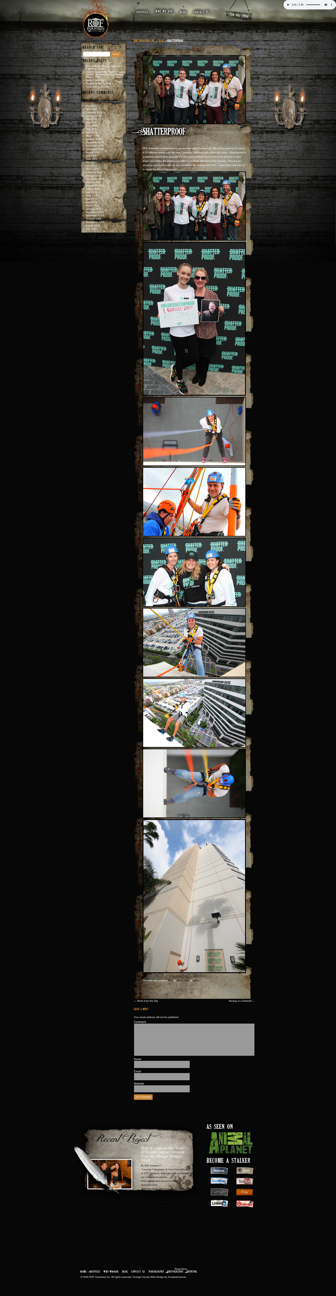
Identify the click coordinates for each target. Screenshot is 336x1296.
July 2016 (91, 122)
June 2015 (91, 159)
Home (83, 1271)
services (142, 12)
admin (196, 980)
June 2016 (91, 125)
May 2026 (91, 105)
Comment (140, 1022)
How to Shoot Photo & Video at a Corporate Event (104, 67)
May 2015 (91, 162)
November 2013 (95, 215)
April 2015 (91, 165)
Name (137, 1059)
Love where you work (97, 86)
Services (95, 1271)
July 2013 (91, 228)
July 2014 (91, 192)
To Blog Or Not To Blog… (99, 83)
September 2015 (95, 149)
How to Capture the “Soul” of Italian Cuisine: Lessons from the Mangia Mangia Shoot (105, 74)
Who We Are (111, 1271)
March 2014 (92, 205)
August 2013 (93, 225)
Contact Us (138, 1271)
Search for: (94, 47)
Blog (161, 41)
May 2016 (91, 129)
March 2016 (92, 135)
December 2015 (95, 142)
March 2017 (92, 119)
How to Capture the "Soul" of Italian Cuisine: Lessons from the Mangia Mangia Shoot (163, 1154)
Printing (192, 1271)
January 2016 (93, 139)
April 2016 (91, 132)
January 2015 (93, 175)
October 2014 (93, 182)
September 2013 (95, 222)
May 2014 (91, 198)
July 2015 (91, 155)
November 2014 (95, 178)
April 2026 (91, 109)
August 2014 (93, 188)
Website (139, 1083)
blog (183, 12)
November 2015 (95, 145)
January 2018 (93, 115)
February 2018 (94, 112)
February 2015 (94, 172)
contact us (201, 12)
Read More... (182, 1269)
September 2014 (95, 185)
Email (137, 1071)
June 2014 (91, 195)
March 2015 (92, 169)
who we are (164, 11)
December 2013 (95, 212)
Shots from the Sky (146, 1000)
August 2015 (93, 152)
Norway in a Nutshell (242, 1000)
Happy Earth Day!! (96, 80)
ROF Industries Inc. (144, 41)
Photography (175, 1271)
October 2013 (93, 218)
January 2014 (93, 208)
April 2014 (91, 202)
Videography (156, 1271)
